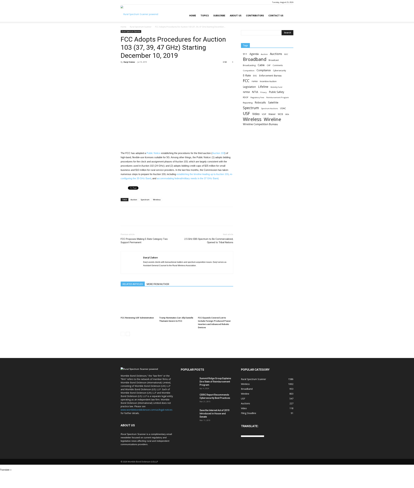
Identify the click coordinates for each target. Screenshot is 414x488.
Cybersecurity (279, 70)
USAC (283, 108)
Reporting (247, 102)
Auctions (276, 54)
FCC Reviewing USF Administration (137, 318)
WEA (287, 114)
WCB (280, 114)
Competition (248, 70)
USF (246, 113)
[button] (289, 15)
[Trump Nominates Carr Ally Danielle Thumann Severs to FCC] (177, 303)
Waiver (272, 114)
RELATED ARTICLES (133, 284)
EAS (255, 75)
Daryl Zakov (129, 62)
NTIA (255, 92)
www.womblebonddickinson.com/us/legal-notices (146, 409)
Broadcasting (249, 65)
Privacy (263, 92)
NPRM (246, 92)
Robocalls (260, 102)
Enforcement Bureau (270, 75)
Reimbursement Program (277, 97)
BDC (286, 54)
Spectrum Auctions (269, 108)
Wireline (272, 119)
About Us (235, 15)
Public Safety (276, 92)
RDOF (245, 97)
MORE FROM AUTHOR (158, 284)
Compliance (264, 70)
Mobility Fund (276, 87)
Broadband (254, 59)
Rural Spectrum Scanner (141, 26)
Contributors (255, 15)
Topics (205, 15)
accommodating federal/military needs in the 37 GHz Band (187, 178)
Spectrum (145, 199)
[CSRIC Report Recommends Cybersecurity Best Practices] (189, 398)
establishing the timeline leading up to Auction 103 (203, 174)
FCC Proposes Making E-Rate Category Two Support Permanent (144, 241)
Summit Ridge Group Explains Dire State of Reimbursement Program (215, 381)
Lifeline (263, 86)
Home (192, 15)
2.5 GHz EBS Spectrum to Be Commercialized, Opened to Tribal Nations (208, 241)
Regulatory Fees (257, 97)
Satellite (273, 102)
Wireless (157, 199)
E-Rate (247, 75)
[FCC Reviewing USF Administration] (138, 303)
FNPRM (255, 81)
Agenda (254, 54)
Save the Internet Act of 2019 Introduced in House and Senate (214, 413)
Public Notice (153, 153)
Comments (278, 65)
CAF (268, 65)
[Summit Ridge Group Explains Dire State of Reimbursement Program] (189, 382)
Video (256, 114)
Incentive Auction (268, 81)
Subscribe (219, 15)
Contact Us (275, 15)
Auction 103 (218, 153)
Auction (134, 199)
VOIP (264, 114)
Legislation (249, 87)
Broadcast (274, 60)
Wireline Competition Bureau (260, 124)
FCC (246, 80)
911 (245, 54)
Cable (261, 65)
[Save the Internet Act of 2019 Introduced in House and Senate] (189, 414)
